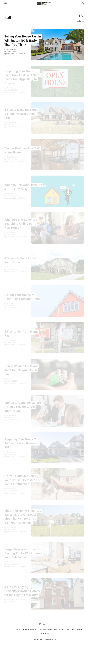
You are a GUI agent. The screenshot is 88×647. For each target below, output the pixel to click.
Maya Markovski (12, 49)
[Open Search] (82, 3)
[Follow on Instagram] (44, 624)
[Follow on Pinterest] (48, 624)
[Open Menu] (5, 3)
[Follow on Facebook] (40, 624)
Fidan (8, 599)
